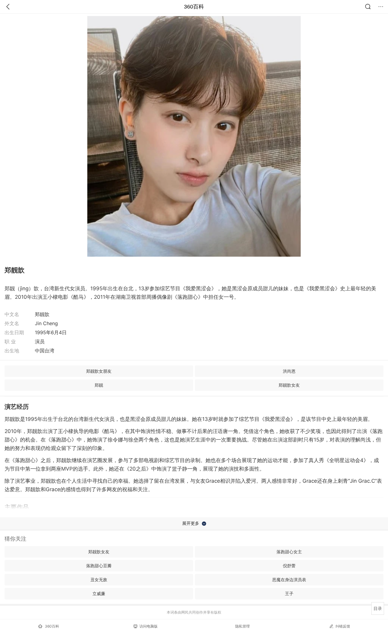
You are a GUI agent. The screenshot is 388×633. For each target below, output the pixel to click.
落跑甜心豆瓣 (99, 565)
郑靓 (99, 385)
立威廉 (98, 593)
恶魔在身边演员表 (289, 579)
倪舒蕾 (289, 565)
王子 (289, 593)
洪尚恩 (289, 371)
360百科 (194, 7)
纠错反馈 (343, 626)
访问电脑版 (148, 626)
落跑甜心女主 (289, 551)
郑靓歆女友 (289, 385)
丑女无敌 (98, 579)
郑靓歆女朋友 (99, 371)
